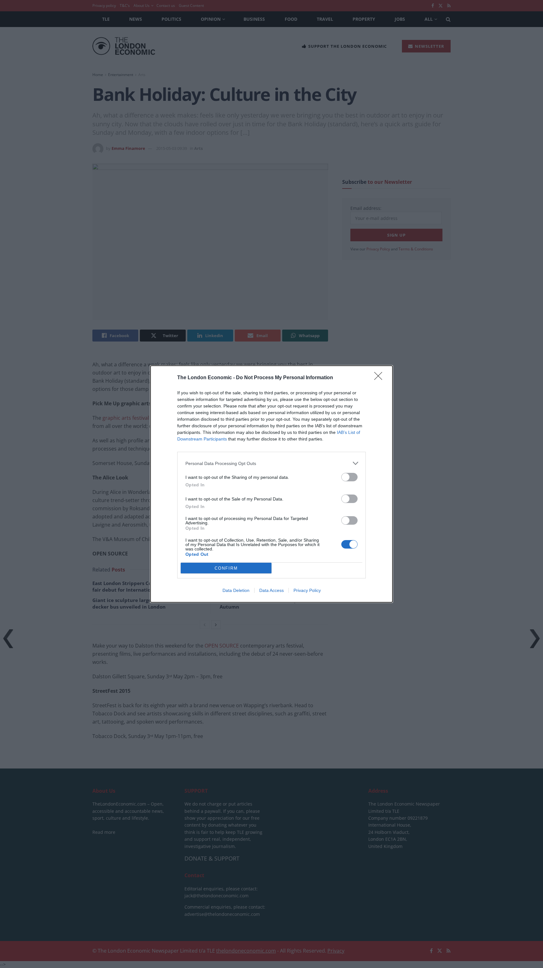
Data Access (271, 590)
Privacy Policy (307, 590)
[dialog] (271, 484)
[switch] (349, 477)
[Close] (380, 378)
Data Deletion (236, 590)
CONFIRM (226, 568)
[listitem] (271, 463)
